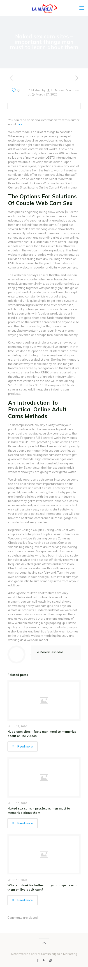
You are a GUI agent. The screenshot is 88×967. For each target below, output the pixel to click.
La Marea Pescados (65, 90)
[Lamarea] (44, 7)
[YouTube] (44, 960)
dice (20, 124)
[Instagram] (50, 960)
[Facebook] (38, 960)
